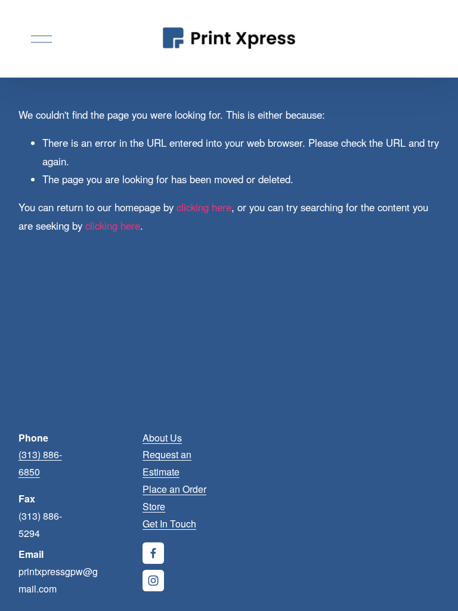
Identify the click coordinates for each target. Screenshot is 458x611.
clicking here (204, 207)
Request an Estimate (167, 463)
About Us (162, 438)
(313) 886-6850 (40, 463)
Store (154, 506)
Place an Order (174, 489)
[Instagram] (153, 580)
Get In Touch (169, 523)
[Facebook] (153, 553)
